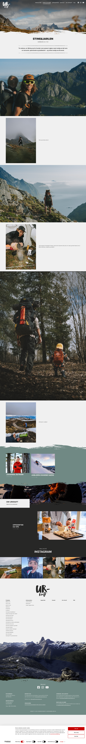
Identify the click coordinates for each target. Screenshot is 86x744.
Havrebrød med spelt (9, 615)
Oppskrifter (55, 2)
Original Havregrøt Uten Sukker (11, 613)
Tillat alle (76, 728)
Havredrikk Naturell (9, 617)
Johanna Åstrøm (29, 601)
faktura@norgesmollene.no (36, 699)
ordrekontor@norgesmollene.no (64, 705)
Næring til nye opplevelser (11, 504)
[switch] (33, 742)
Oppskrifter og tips (18, 526)
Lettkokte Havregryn (9, 630)
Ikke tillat (76, 736)
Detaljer (61, 741)
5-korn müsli (8, 603)
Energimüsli (8, 608)
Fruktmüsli (8, 610)
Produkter (38, 2)
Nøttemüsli (8, 606)
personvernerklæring (55, 734)
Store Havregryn (9, 634)
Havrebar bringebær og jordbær (11, 625)
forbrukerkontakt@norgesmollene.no (67, 698)
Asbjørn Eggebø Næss (30, 605)
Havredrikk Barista (9, 618)
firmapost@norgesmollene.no (41, 696)
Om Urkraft (69, 2)
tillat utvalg (76, 732)
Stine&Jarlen (28, 603)
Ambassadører (47, 2)
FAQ (74, 2)
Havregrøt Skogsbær (9, 632)
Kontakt (62, 2)
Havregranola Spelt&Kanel (10, 612)
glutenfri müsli (8, 605)
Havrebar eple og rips (10, 623)
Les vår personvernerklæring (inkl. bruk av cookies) (35, 704)
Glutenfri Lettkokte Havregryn (11, 628)
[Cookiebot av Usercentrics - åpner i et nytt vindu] (7, 742)
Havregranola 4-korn (9, 620)
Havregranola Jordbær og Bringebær (12, 622)
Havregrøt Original (9, 627)
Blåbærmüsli (8, 601)
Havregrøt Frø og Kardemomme (11, 635)
